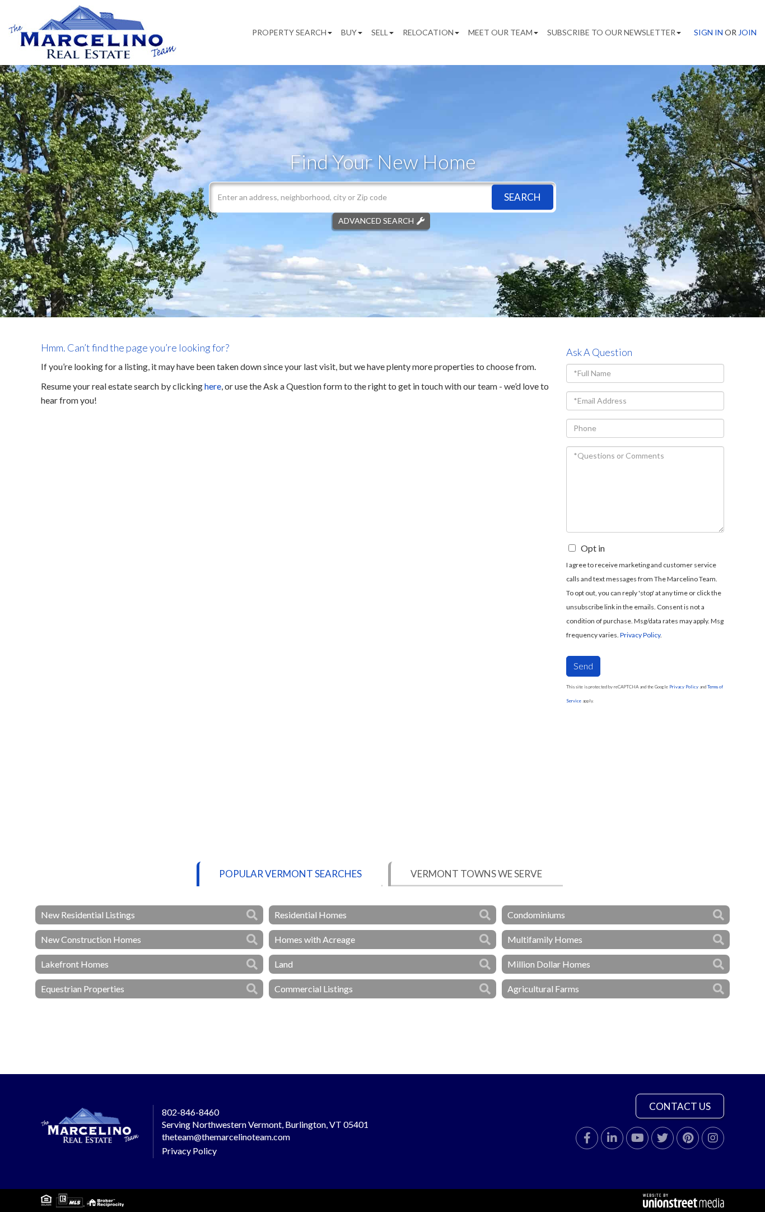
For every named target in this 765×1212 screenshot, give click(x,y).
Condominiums (536, 914)
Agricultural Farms (543, 988)
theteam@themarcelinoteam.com (226, 1136)
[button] (522, 197)
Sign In (708, 32)
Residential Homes (310, 914)
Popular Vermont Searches (290, 874)
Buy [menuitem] (349, 32)
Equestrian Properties (82, 988)
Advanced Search (376, 220)
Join (747, 32)
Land (283, 964)
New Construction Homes (91, 939)
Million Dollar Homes (548, 964)
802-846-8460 (190, 1112)
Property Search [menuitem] (289, 32)
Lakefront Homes (75, 964)
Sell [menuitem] (379, 32)
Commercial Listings (313, 988)
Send (583, 665)
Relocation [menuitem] (428, 32)
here (212, 386)
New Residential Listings (88, 914)
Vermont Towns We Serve (476, 874)
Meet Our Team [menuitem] (500, 32)
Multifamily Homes (544, 939)
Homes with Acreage (314, 939)
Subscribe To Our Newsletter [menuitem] (611, 32)
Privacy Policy (640, 635)
